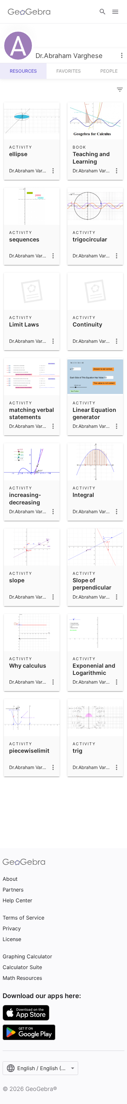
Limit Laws (24, 324)
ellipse (18, 154)
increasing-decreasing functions (25, 502)
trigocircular (90, 239)
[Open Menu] (115, 12)
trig (77, 750)
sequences (24, 239)
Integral (83, 494)
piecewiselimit (29, 750)
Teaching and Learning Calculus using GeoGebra (93, 165)
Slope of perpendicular (92, 584)
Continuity (87, 324)
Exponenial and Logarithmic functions (94, 673)
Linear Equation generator (94, 413)
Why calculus (27, 665)
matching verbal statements (31, 413)
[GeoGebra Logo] (29, 11)
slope (16, 580)
